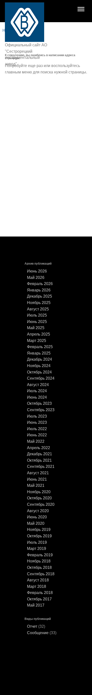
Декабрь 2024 (39, 359)
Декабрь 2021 (39, 454)
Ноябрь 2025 (39, 303)
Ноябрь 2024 (39, 366)
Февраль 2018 (40, 593)
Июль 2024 (37, 391)
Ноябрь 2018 (39, 561)
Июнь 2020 (37, 517)
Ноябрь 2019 (39, 529)
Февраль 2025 (40, 347)
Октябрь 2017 (39, 599)
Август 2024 (38, 385)
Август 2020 (38, 511)
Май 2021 (35, 485)
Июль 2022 (37, 429)
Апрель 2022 (38, 448)
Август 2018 (38, 580)
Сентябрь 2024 (40, 378)
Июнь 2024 (37, 397)
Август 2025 (38, 309)
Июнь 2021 (37, 479)
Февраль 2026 (40, 284)
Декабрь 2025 (39, 296)
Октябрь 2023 (39, 403)
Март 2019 (36, 548)
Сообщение (38, 633)
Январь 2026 (39, 290)
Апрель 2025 (38, 334)
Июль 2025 (37, 315)
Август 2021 (38, 473)
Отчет (32, 626)
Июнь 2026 (37, 271)
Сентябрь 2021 (40, 466)
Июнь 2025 (37, 322)
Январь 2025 (39, 353)
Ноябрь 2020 (39, 492)
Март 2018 (36, 586)
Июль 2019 (37, 542)
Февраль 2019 (40, 555)
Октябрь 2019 (39, 536)
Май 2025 (35, 328)
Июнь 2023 (37, 422)
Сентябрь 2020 (40, 504)
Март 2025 (36, 341)
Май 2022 (35, 441)
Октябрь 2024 (39, 372)
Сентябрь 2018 (40, 574)
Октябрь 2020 (39, 498)
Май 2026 (35, 277)
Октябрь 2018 (39, 567)
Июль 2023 (37, 416)
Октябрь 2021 (39, 460)
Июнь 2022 (37, 435)
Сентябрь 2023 (40, 410)
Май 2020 (35, 523)
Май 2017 (35, 605)
